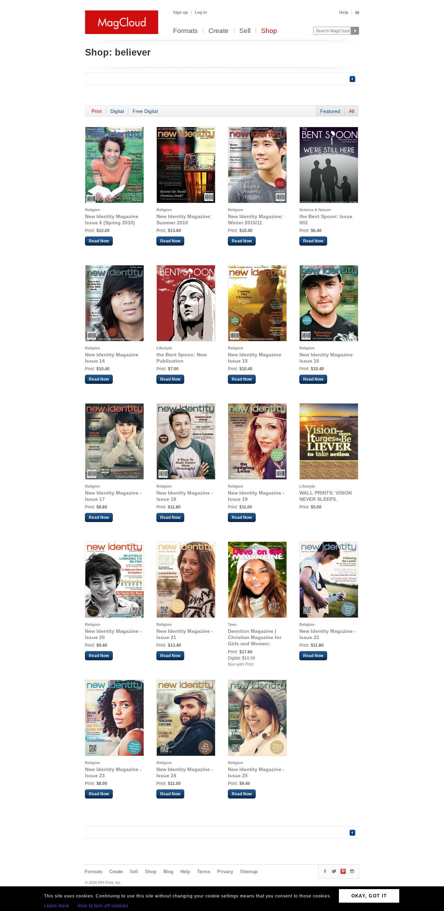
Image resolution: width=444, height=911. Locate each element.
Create (218, 31)
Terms (203, 871)
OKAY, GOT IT (369, 895)
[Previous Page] (352, 78)
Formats (185, 31)
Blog (168, 871)
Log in (201, 12)
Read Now (99, 241)
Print (97, 111)
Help (343, 12)
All (351, 111)
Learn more (56, 905)
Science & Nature (315, 210)
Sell (244, 31)
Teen (232, 624)
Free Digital (145, 111)
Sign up (180, 12)
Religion (92, 210)
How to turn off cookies (103, 905)
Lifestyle (164, 348)
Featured (330, 111)
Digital (117, 111)
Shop (269, 31)
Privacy (225, 871)
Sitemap (249, 871)
